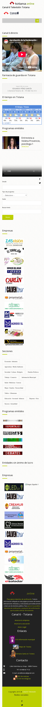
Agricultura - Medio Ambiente (14, 367)
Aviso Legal (22, 627)
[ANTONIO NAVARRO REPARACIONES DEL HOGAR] (14, 270)
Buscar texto (6, 207)
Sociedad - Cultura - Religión (14, 372)
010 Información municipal (25, 639)
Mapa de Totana (25, 647)
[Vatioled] (14, 487)
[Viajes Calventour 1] (14, 289)
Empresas (7, 230)
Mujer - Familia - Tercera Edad (14, 388)
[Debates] (12, 453)
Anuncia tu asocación (22, 624)
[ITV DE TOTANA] (14, 314)
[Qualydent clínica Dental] (14, 525)
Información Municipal (29, 377)
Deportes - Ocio (34, 398)
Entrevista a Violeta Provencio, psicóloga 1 (30, 140)
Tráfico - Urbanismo (11, 393)
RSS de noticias (23, 676)
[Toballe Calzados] (14, 333)
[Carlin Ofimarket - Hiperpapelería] (14, 280)
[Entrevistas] (12, 433)
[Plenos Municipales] (12, 446)
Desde (4, 182)
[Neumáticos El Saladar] (14, 578)
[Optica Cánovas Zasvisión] (14, 242)
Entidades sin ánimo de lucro (17, 462)
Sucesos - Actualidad (11, 404)
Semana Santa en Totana (25, 654)
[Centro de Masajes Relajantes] (14, 261)
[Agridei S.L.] (14, 323)
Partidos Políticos (33, 372)
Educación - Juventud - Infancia (14, 398)
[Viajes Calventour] (14, 534)
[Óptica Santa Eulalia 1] (14, 342)
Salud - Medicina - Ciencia (13, 382)
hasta (4, 199)
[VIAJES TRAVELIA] (14, 559)
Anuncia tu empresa (22, 620)
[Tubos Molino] (14, 305)
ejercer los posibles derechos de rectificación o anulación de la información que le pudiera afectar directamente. (22, 608)
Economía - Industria (11, 361)
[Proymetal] (14, 297)
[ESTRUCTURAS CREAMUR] (14, 506)
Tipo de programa (8, 192)
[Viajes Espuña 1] (32, 484)
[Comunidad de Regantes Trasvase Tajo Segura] (14, 515)
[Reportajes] (12, 426)
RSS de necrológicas (23, 679)
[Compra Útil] (12, 420)
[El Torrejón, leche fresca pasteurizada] (14, 252)
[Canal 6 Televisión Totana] (22, 3)
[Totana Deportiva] (12, 440)
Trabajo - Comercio (10, 377)
